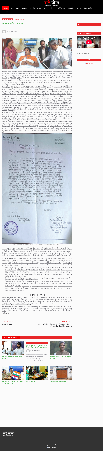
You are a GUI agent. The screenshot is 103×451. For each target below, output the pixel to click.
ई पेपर (79, 8)
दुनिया (17, 8)
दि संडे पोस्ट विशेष (88, 8)
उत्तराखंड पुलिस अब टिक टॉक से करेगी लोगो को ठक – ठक (12, 382)
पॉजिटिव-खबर (61, 8)
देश (12, 8)
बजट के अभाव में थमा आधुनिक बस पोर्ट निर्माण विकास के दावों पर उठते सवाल (37, 346)
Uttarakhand (7, 19)
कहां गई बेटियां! (30, 381)
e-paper (6, 12)
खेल (45, 8)
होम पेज (6, 8)
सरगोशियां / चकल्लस (35, 8)
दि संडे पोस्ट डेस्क (12, 31)
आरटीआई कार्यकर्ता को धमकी (58, 381)
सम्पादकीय (71, 8)
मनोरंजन (51, 8)
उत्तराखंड (24, 8)
